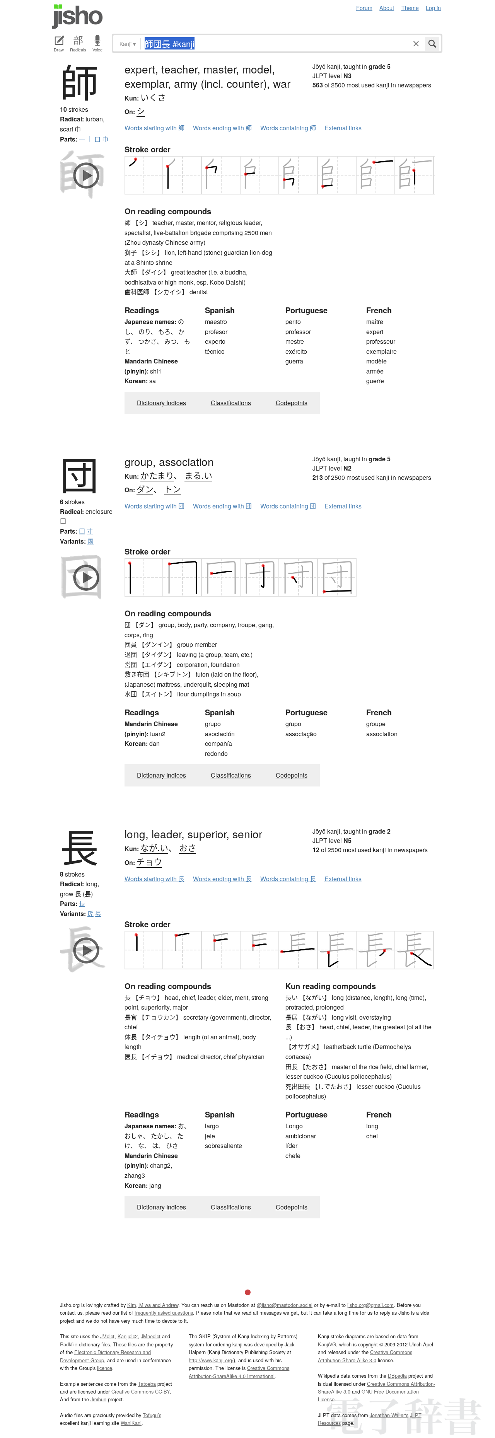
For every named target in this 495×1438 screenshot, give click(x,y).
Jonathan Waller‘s (389, 1415)
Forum (364, 7)
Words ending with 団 (222, 506)
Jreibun (98, 1399)
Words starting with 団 (154, 506)
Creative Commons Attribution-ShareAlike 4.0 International (239, 1371)
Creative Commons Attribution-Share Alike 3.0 (365, 1355)
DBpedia (397, 1375)
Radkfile (68, 1344)
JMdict (107, 1336)
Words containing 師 (288, 127)
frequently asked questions (164, 1312)
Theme (410, 7)
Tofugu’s (152, 1415)
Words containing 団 (288, 506)
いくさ (153, 97)
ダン (145, 489)
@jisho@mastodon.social (284, 1304)
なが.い (154, 847)
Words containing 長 (288, 878)
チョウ (149, 861)
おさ (187, 847)
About (386, 7)
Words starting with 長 (154, 878)
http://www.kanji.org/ (211, 1360)
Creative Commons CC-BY (140, 1391)
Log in (433, 7)
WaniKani (131, 1422)
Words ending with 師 (222, 127)
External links (343, 127)
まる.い (198, 475)
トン (172, 489)
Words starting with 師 (154, 127)
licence (104, 1367)
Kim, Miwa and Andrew (152, 1304)
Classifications (231, 402)
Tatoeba (147, 1383)
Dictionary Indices (161, 402)
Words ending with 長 (222, 878)
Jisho (77, 16)
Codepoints (291, 402)
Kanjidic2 (128, 1336)
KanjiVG (327, 1344)
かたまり (157, 475)
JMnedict (150, 1336)
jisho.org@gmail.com (370, 1304)
